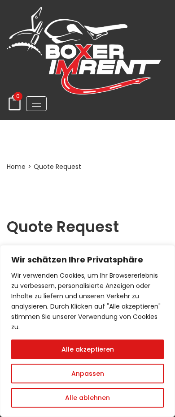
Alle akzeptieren (87, 349)
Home (16, 166)
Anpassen (87, 373)
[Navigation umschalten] (36, 103)
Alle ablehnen (87, 397)
